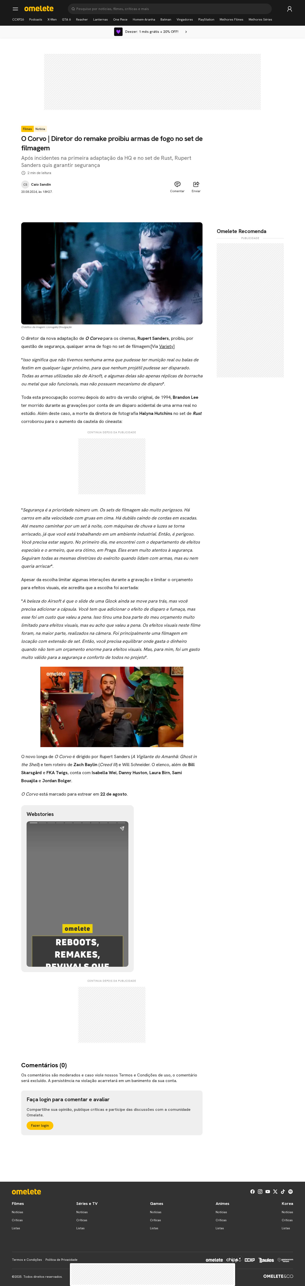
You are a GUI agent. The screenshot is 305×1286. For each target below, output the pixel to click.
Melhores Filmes (231, 19)
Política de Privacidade (61, 1260)
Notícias (17, 1212)
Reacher (82, 19)
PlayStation (206, 19)
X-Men (52, 19)
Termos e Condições (27, 1260)
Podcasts (35, 19)
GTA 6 (66, 19)
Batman (166, 19)
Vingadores (185, 19)
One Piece (120, 19)
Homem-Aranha (144, 19)
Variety (166, 346)
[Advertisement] (112, 204)
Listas (16, 1228)
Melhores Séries (260, 19)
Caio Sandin (41, 184)
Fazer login (40, 1125)
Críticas (17, 1220)
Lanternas (100, 19)
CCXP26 (18, 19)
